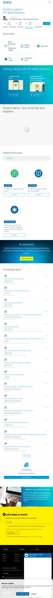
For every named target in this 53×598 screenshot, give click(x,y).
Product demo (20, 26)
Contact (4, 558)
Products (17, 556)
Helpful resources (29, 26)
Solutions (17, 558)
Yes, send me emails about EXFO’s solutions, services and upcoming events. (26, 526)
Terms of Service (36, 536)
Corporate (5, 556)
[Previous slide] (4, 86)
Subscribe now (11, 533)
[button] (23, 158)
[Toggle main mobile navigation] (49, 2)
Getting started (12, 26)
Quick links (5, 26)
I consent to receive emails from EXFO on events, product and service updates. (14, 578)
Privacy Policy (28, 536)
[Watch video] (16, 85)
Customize (33, 594)
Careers (4, 560)
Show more (26, 455)
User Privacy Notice (39, 529)
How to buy (17, 560)
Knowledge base (38, 26)
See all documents (26, 477)
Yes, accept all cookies (22, 594)
